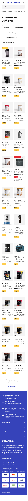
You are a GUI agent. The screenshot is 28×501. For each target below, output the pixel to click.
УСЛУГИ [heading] (4, 431)
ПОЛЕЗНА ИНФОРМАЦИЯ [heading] (8, 427)
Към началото (12, 386)
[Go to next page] (19, 381)
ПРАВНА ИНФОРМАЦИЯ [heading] (8, 436)
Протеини (6, 27)
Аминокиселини (18, 27)
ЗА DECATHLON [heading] (6, 422)
